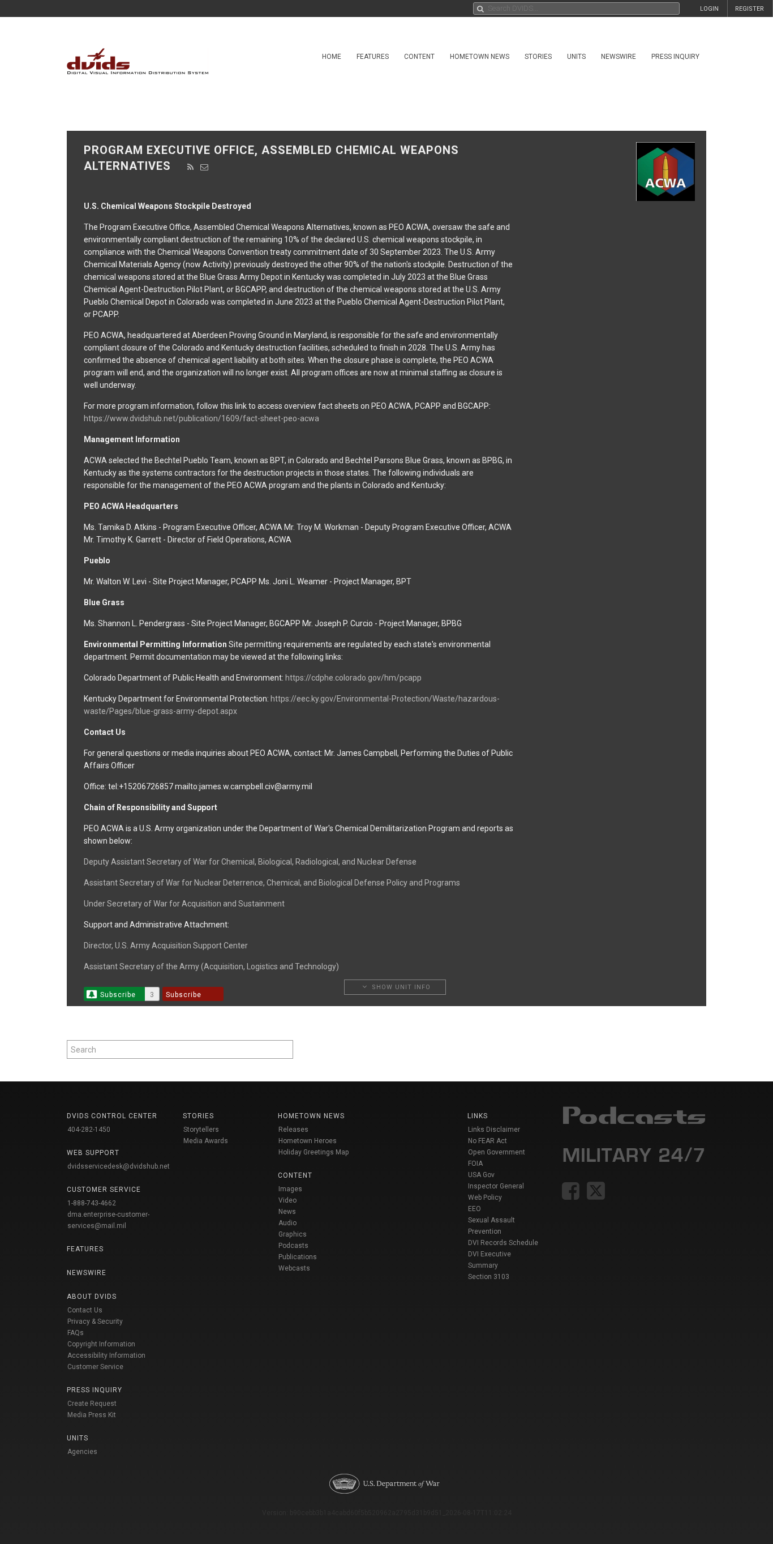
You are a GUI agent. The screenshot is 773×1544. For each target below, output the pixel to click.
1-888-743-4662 (91, 1203)
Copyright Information (101, 1344)
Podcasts (293, 1246)
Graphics (292, 1234)
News (287, 1212)
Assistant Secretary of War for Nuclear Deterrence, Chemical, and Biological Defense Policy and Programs (272, 882)
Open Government (496, 1152)
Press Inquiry (675, 57)
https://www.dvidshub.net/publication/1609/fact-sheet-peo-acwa (201, 418)
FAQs (75, 1333)
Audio (287, 1223)
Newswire (618, 57)
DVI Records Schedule (503, 1243)
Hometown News (479, 57)
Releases (293, 1130)
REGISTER (749, 8)
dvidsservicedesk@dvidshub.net (118, 1166)
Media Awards (205, 1141)
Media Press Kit (91, 1415)
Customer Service (95, 1367)
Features (373, 57)
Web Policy (485, 1197)
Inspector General (496, 1186)
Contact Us (84, 1310)
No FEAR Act (487, 1141)
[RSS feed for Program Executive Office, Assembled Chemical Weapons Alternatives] (191, 167)
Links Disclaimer (494, 1130)
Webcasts (294, 1268)
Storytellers (201, 1130)
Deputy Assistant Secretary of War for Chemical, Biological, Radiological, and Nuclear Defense (250, 861)
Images (290, 1189)
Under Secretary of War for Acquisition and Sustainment (184, 903)
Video (287, 1200)
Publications (297, 1257)
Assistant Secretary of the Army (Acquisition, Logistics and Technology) (211, 966)
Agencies (82, 1452)
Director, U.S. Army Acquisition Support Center (166, 945)
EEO (474, 1209)
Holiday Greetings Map (313, 1152)
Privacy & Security (95, 1321)
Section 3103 (488, 1277)
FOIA (475, 1163)
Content (419, 57)
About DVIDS (92, 1297)
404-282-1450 (88, 1130)
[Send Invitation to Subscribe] (204, 167)
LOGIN (709, 8)
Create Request (92, 1404)
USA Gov (481, 1175)
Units (576, 57)
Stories (538, 57)
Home (331, 57)
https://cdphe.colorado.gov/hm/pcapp (353, 677)
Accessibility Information (106, 1355)
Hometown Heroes (307, 1141)
